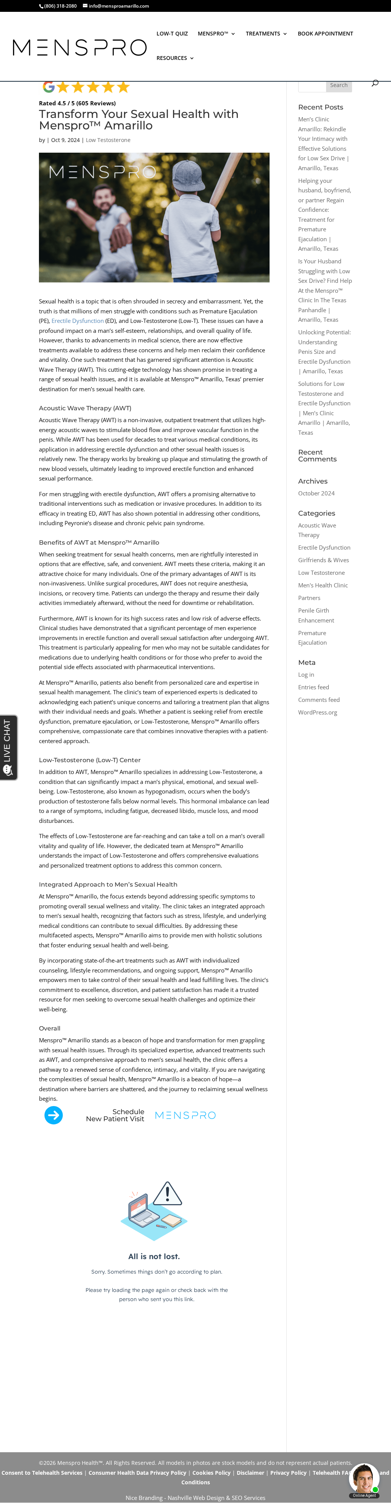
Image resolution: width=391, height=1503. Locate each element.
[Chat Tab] (195, 751)
